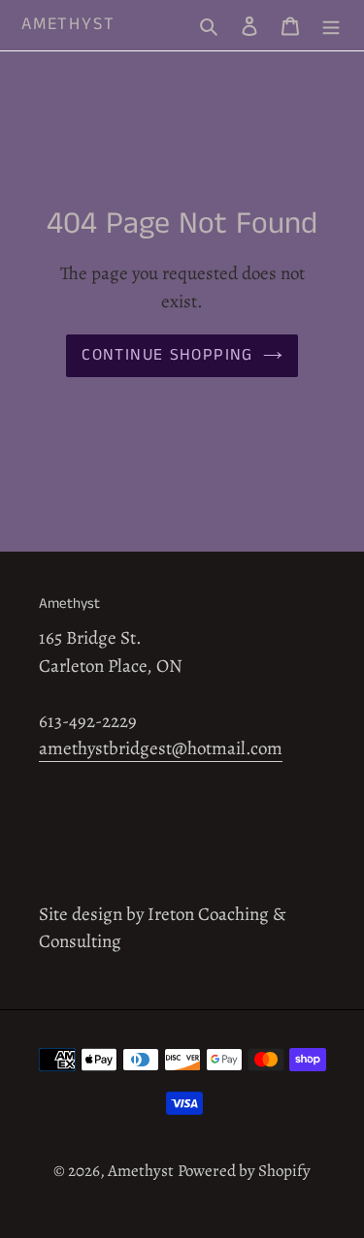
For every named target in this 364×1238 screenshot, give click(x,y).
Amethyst (68, 25)
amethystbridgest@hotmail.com (160, 748)
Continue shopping (167, 354)
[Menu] (331, 25)
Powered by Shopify (244, 1170)
